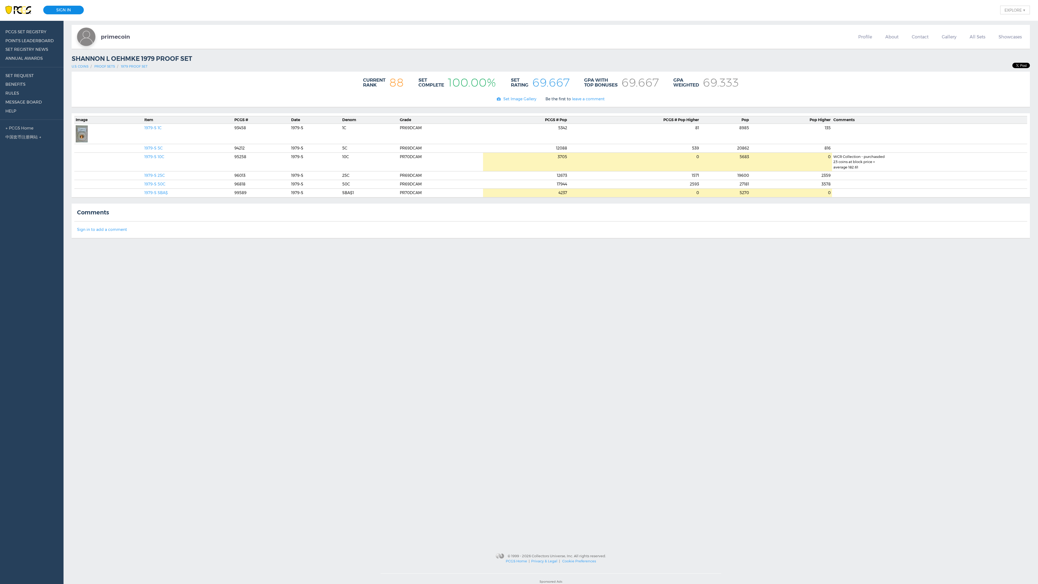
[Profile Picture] (86, 37)
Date (295, 119)
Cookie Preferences (579, 561)
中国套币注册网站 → (23, 137)
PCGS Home (516, 561)
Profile (865, 36)
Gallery (949, 36)
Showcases (1010, 36)
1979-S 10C (154, 156)
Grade (405, 119)
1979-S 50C (154, 184)
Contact (920, 36)
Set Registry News (26, 49)
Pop (556, 119)
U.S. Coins (80, 66)
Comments (844, 119)
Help (10, 111)
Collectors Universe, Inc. (552, 555)
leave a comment (588, 99)
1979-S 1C (153, 127)
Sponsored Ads (551, 581)
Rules (12, 93)
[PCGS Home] (20, 10)
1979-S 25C (154, 175)
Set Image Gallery (519, 99)
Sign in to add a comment (102, 229)
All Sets (977, 36)
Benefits (15, 84)
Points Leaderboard (29, 40)
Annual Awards (24, 58)
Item (148, 119)
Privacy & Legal (544, 561)
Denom (349, 119)
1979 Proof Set (134, 66)
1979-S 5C (153, 148)
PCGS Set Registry (25, 31)
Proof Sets (104, 66)
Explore (1015, 10)
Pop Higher (681, 119)
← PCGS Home (19, 128)
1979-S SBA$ (156, 192)
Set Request (19, 75)
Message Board (23, 102)
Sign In (63, 10)
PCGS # (241, 119)
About (892, 36)
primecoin (115, 36)
